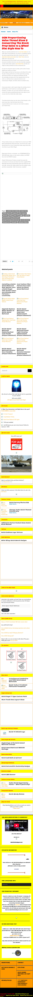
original (26, 215)
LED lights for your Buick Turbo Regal (16, 399)
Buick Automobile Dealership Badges (16, 766)
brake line (24, 211)
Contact (20, 962)
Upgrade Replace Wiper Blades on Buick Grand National (8, 311)
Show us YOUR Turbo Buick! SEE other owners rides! (14, 621)
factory (5, 215)
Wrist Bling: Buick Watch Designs (14, 540)
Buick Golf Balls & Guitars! (12, 758)
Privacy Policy (6, 980)
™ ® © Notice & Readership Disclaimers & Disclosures (22, 983)
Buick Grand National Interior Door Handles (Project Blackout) (9, 351)
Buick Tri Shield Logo (17, 732)
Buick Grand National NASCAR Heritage (13, 748)
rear (18, 220)
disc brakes (22, 213)
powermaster (7, 217)
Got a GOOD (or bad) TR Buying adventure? (12, 632)
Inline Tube (21, 57)
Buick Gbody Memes (16, 794)
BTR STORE (21, 967)
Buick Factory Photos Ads (19, 502)
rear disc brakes (23, 51)
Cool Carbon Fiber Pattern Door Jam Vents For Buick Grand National (24, 286)
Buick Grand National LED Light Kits (24, 974)
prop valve (16, 217)
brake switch (7, 213)
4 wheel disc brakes (13, 211)
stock (27, 220)
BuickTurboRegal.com (22, 994)
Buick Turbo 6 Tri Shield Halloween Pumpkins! (18, 685)
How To (15, 32)
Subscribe (5, 610)
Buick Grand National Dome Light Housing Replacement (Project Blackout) (24, 332)
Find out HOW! (13, 640)
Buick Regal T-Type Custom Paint (14, 696)
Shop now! (16, 808)
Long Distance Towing (9, 416)
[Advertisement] (16, 241)
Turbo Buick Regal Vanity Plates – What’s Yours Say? (19, 783)
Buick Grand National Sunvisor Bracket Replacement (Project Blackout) (24, 352)
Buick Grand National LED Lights (11, 419)
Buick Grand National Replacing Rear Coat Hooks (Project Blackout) (9, 332)
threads (14, 222)
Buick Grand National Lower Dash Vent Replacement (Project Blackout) (24, 312)
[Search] (30, 370)
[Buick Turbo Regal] (16, 14)
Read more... (13, 504)
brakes (15, 213)
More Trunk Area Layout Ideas (13, 699)
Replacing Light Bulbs (12, 995)
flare (10, 215)
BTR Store (3, 491)
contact (17, 904)
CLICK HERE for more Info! (8, 411)
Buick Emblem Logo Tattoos (12, 532)
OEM (21, 215)
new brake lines (19, 63)
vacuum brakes (23, 222)
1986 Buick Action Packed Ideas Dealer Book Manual (16, 523)
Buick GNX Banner (8, 774)
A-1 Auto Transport (8, 414)
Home (3, 32)
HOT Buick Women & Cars (8, 968)
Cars (9, 32)
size (22, 220)
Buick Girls (7, 481)
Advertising (5, 962)
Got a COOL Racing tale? (7, 635)
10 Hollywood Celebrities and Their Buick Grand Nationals (18, 680)
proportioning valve (9, 220)
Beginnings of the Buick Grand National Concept (13, 743)
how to (16, 215)
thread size (6, 222)
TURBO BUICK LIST (14, 935)
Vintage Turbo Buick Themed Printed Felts (20, 510)
